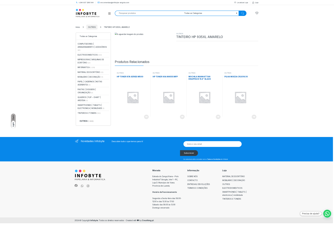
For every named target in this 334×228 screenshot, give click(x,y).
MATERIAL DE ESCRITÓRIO (90, 72)
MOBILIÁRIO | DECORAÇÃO (90, 77)
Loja (256, 2)
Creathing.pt (148, 220)
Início (78, 27)
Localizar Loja (242, 2)
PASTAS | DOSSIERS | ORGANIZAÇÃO (87, 91)
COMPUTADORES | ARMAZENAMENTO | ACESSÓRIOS (92, 47)
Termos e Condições (197, 188)
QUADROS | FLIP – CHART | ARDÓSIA (89, 98)
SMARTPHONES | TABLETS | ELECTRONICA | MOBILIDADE (91, 106)
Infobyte (94, 220)
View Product (145, 117)
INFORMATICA (86, 67)
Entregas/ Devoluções (198, 184)
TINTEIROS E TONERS (89, 113)
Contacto (192, 180)
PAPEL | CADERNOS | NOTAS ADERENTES (90, 83)
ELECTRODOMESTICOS (90, 55)
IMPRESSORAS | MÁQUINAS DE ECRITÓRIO (91, 61)
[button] (327, 214)
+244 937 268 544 (86, 2)
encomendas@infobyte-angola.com (114, 2)
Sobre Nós (192, 176)
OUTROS (92, 27)
